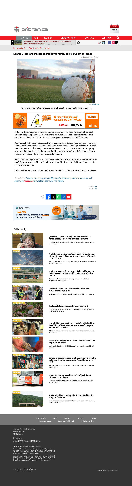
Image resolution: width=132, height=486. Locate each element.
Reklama (67, 418)
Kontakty (93, 418)
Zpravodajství (19, 48)
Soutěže (55, 418)
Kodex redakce (41, 418)
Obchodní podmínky (87, 421)
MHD (36, 38)
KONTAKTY (106, 38)
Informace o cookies (45, 421)
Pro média (80, 418)
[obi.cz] (56, 121)
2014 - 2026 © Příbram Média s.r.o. (24, 470)
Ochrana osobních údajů (66, 421)
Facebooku (28, 181)
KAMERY (48, 38)
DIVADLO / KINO (68, 38)
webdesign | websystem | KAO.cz (108, 470)
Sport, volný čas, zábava (39, 48)
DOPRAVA (89, 38)
